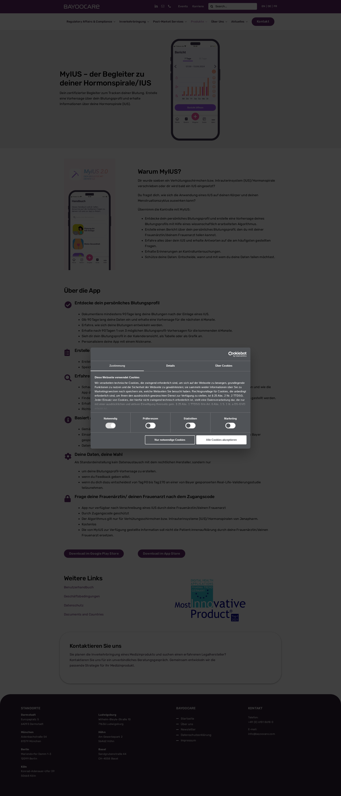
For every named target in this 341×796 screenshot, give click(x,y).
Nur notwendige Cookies (170, 439)
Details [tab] (170, 365)
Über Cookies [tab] (223, 365)
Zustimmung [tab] (117, 365)
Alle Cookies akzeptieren (221, 439)
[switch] (150, 426)
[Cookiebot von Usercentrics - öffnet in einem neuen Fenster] (231, 354)
